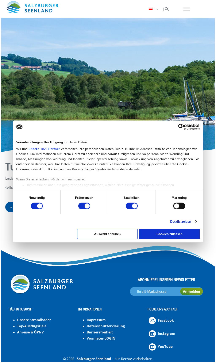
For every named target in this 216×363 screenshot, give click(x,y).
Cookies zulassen (169, 234)
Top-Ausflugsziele (31, 326)
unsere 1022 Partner (44, 148)
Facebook (166, 320)
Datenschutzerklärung (106, 326)
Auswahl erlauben (107, 234)
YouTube (165, 346)
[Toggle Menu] (186, 9)
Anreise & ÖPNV (30, 332)
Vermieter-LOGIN (101, 338)
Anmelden (191, 291)
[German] (154, 9)
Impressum (96, 320)
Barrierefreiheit (100, 332)
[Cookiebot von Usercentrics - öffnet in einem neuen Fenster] (181, 127)
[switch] (84, 206)
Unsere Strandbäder (34, 320)
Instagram (166, 333)
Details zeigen (180, 221)
